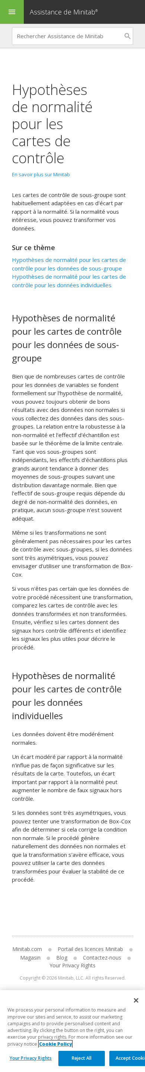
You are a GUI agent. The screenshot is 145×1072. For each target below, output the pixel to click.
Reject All (81, 1058)
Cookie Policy (55, 1044)
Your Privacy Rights (31, 1058)
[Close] (136, 1000)
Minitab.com (27, 949)
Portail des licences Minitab (90, 949)
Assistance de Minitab (64, 11)
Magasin (30, 957)
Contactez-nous (102, 957)
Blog (61, 957)
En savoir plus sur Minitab (41, 174)
